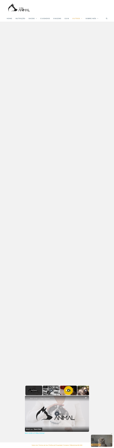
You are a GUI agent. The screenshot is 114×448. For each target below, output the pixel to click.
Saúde (32, 18)
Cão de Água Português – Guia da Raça (20, 132)
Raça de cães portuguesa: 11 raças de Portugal (19, 93)
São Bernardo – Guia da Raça (19, 168)
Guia (67, 18)
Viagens (57, 18)
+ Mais (7, 439)
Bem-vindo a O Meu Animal (40, 398)
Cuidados (45, 18)
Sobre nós (91, 18)
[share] (85, 397)
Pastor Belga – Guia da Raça (19, 202)
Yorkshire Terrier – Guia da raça (21, 375)
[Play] (51, 390)
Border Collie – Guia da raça (19, 270)
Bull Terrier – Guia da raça (18, 341)
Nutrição (20, 18)
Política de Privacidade (55, 445)
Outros (76, 18)
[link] (27, 398)
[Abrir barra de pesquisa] (106, 18)
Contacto (66, 445)
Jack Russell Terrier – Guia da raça (20, 306)
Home (9, 18)
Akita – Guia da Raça (15, 236)
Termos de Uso (43, 445)
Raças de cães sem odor (17, 65)
